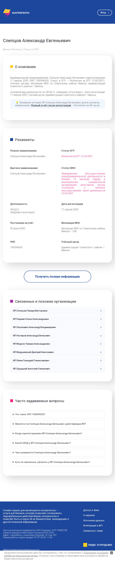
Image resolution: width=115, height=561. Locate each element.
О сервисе (89, 515)
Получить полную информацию (57, 276)
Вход (103, 12)
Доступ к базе (91, 510)
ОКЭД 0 (14, 209)
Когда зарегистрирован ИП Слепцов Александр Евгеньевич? (48, 433)
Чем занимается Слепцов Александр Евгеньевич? (43, 452)
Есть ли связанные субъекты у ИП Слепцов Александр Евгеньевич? (52, 462)
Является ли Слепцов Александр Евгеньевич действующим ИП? (50, 424)
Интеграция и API (93, 525)
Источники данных (93, 520)
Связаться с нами (93, 531)
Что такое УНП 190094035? (30, 414)
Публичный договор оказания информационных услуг (21, 549)
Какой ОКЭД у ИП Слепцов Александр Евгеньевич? (43, 443)
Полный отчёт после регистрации (51, 105)
